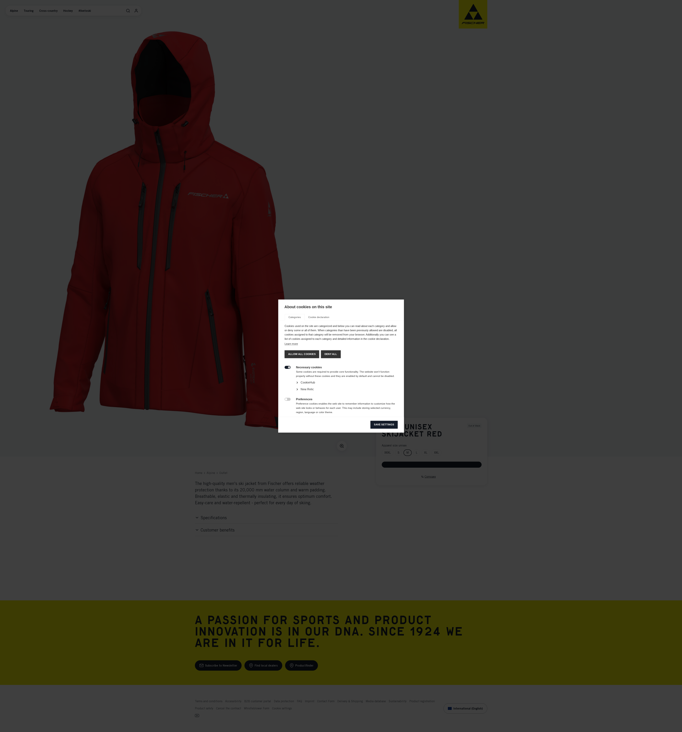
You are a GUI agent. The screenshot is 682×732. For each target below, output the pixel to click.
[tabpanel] (341, 392)
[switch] (285, 367)
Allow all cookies (301, 354)
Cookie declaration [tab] (318, 317)
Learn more (291, 343)
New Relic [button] (307, 389)
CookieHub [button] (307, 382)
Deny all (330, 354)
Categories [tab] (294, 317)
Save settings (384, 424)
